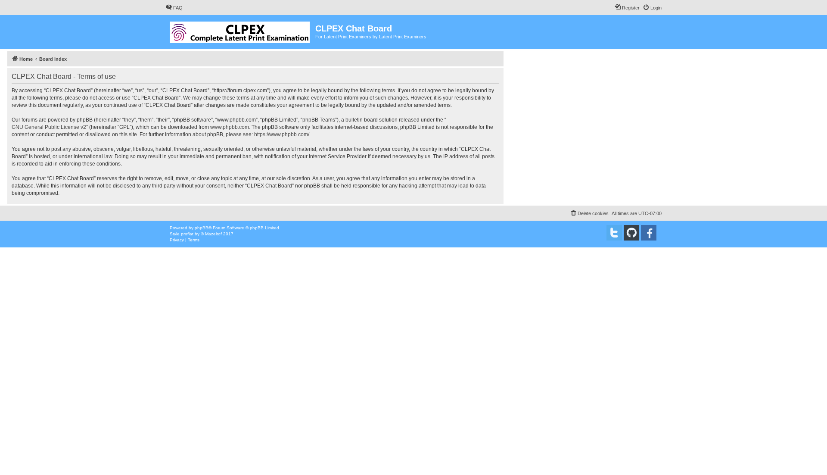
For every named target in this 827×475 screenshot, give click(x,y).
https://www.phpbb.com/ (281, 134)
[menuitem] (174, 8)
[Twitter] (614, 233)
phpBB (201, 227)
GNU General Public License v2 (49, 127)
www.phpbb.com (229, 127)
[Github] (631, 233)
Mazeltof (213, 233)
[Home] (240, 30)
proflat (187, 233)
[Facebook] (648, 233)
